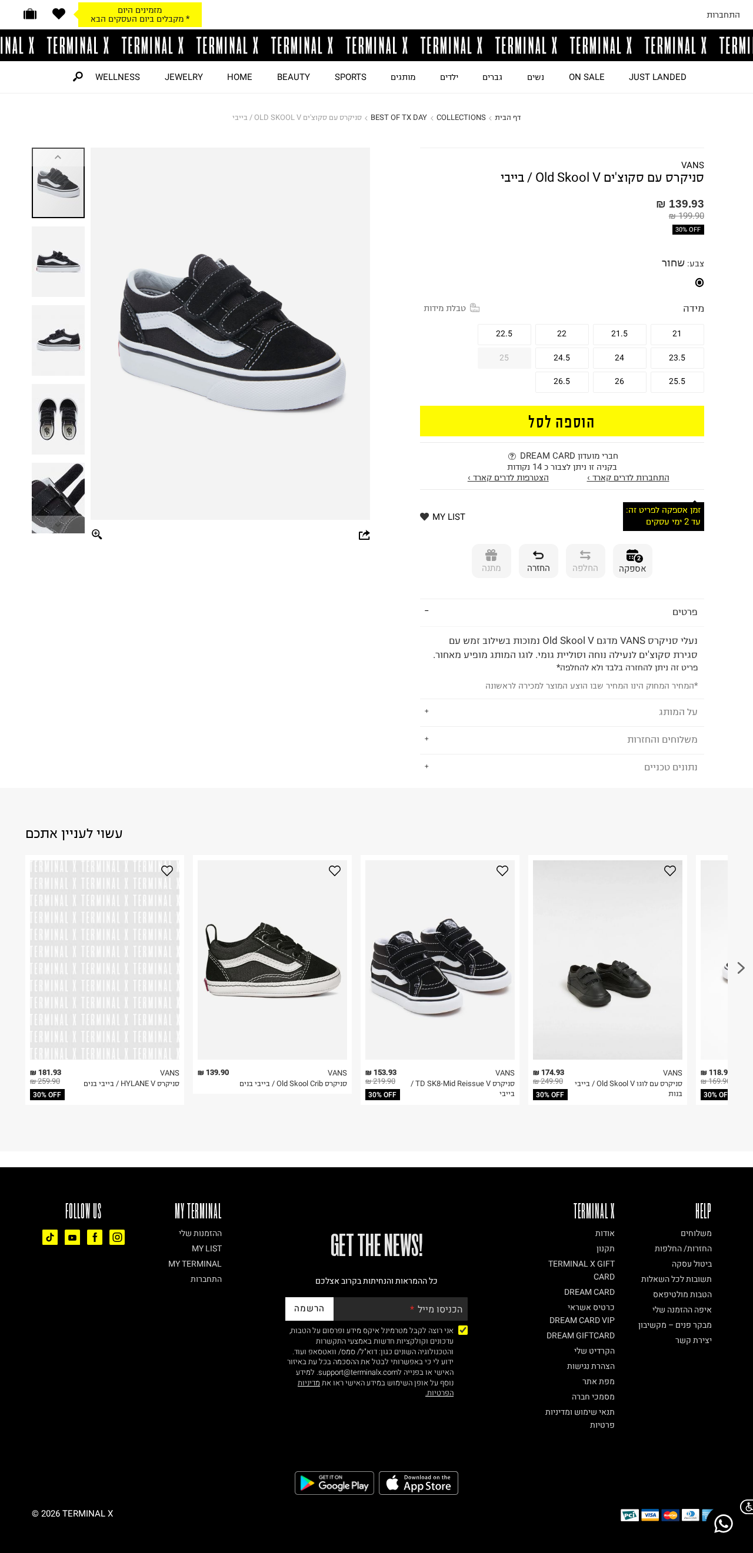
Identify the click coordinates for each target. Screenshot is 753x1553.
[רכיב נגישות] (744, 1506)
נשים (535, 77)
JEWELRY (184, 77)
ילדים (449, 77)
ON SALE (587, 77)
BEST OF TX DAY (399, 117)
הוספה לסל (561, 421)
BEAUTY (293, 77)
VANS (692, 166)
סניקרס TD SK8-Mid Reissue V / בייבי (463, 1088)
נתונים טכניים (671, 767)
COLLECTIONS (461, 117)
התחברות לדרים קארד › (628, 477)
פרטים (685, 611)
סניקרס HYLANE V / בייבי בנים (131, 1083)
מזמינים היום (139, 10)
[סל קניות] (30, 13)
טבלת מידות (445, 308)
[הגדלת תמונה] (97, 535)
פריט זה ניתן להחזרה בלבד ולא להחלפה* (565, 663)
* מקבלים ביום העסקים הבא (140, 19)
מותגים (403, 77)
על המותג (678, 711)
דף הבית (508, 117)
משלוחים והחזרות (662, 739)
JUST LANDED (658, 77)
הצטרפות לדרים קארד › (508, 477)
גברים (492, 77)
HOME (239, 77)
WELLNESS (117, 77)
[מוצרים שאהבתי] (59, 13)
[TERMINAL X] (376, 45)
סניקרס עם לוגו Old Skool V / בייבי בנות (628, 1088)
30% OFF (688, 229)
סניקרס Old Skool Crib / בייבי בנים (293, 1083)
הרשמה (309, 1308)
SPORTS (350, 77)
